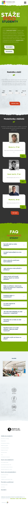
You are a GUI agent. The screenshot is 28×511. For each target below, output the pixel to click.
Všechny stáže (14, 103)
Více (23, 181)
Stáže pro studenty (7, 436)
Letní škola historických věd (6, 464)
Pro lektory (9, 51)
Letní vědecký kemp (4, 462)
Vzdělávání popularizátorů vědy (6, 479)
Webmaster (24, 498)
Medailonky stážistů (4, 445)
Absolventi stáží (4, 452)
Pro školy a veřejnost (7, 482)
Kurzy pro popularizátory (8, 472)
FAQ (2, 454)
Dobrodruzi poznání (4, 474)
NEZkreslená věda (4, 484)
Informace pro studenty (5, 443)
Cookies (17, 498)
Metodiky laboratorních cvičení (6, 469)
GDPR (20, 498)
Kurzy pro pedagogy (7, 459)
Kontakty (3, 489)
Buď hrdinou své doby (5, 438)
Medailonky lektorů (4, 450)
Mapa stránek (12, 498)
